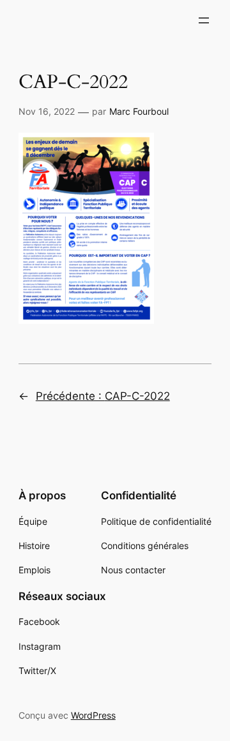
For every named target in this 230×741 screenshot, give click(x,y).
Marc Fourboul (139, 111)
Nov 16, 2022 (47, 111)
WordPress (93, 715)
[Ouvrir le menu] (203, 20)
